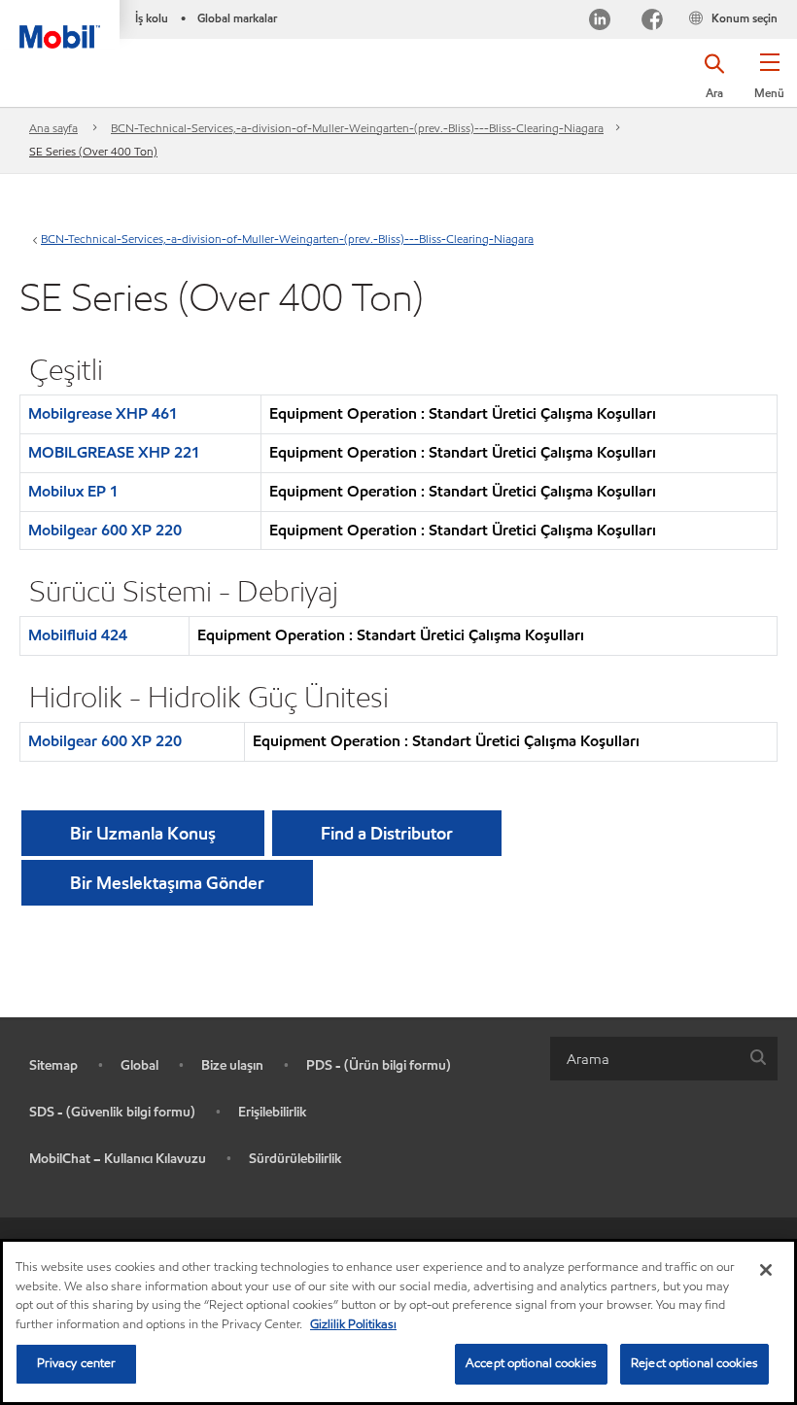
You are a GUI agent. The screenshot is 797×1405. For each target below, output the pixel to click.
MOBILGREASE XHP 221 (114, 452)
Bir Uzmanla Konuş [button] (143, 833)
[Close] (766, 1270)
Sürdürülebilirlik (295, 1158)
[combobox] (664, 1058)
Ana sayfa (53, 128)
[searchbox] (644, 1058)
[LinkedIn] (599, 22)
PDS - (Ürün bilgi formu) (378, 1065)
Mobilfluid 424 (77, 635)
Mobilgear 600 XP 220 (105, 530)
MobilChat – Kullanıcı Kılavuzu (117, 1158)
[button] (769, 82)
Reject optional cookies (694, 1363)
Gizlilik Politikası (353, 1324)
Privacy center (77, 1363)
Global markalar (237, 18)
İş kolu (151, 18)
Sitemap (53, 1065)
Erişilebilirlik (272, 1112)
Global (139, 1065)
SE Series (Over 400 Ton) (93, 151)
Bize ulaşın (232, 1065)
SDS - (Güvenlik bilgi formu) (112, 1112)
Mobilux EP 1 (73, 491)
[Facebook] (652, 22)
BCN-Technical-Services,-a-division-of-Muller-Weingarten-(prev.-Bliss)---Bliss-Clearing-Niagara (357, 128)
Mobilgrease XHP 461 (103, 413)
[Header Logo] (60, 24)
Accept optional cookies (531, 1363)
